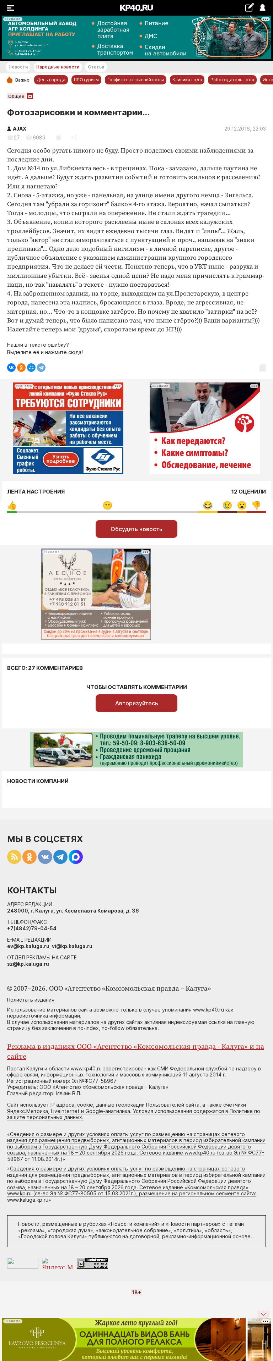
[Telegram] (41, 367)
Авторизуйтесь (136, 703)
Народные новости (57, 67)
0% (12, 505)
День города (51, 79)
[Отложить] (58, 137)
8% (208, 505)
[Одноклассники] (21, 367)
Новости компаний (38, 781)
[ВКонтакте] (11, 367)
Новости (18, 67)
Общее (16, 96)
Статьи (96, 67)
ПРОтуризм (86, 79)
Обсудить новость (136, 529)
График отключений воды (135, 79)
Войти (262, 8)
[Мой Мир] (31, 367)
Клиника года (187, 79)
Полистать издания (30, 1000)
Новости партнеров (193, 1224)
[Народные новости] (249, 7)
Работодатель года (232, 79)
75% (107, 505)
